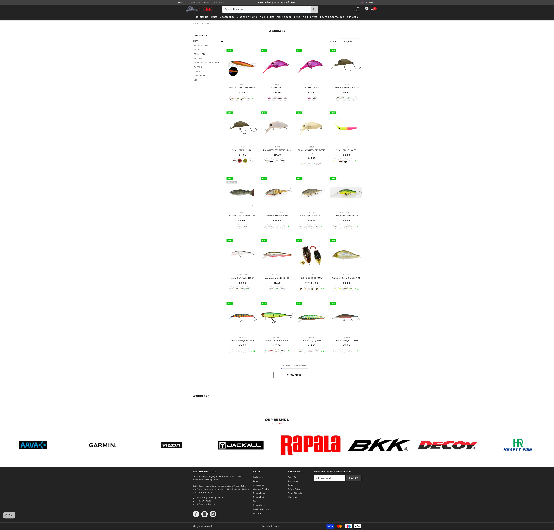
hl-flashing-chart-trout (301, 351)
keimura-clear (271, 160)
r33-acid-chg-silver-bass (335, 288)
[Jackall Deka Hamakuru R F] (277, 318)
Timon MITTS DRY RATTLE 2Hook (277, 150)
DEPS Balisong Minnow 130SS (242, 88)
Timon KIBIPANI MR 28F (242, 150)
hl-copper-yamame (306, 351)
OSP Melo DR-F (277, 88)
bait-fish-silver (311, 226)
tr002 (269, 98)
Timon (346, 84)
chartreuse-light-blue (282, 226)
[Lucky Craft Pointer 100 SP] (242, 255)
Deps (242, 84)
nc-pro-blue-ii (282, 288)
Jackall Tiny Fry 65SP (311, 340)
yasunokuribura (282, 160)
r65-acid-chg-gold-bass (340, 288)
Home (196, 23)
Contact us (195, 2)
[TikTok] (213, 514)
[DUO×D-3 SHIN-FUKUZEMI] (311, 255)
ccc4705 (317, 288)
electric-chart (247, 351)
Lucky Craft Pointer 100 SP (242, 278)
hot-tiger (335, 226)
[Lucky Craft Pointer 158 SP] (277, 193)
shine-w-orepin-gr (345, 160)
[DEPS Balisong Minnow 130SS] (242, 65)
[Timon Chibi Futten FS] (346, 127)
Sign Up (353, 478)
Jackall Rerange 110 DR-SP (346, 340)
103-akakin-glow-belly (242, 98)
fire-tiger (341, 226)
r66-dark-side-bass (345, 288)
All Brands (277, 423)
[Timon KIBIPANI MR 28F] (242, 127)
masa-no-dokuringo (349, 98)
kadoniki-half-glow (340, 160)
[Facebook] (196, 514)
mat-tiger (277, 288)
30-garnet (231, 98)
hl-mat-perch (231, 351)
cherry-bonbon (343, 98)
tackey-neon (314, 164)
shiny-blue (351, 351)
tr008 (279, 98)
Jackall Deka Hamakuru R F (277, 340)
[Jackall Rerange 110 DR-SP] (346, 318)
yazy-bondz (338, 98)
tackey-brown (239, 160)
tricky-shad (236, 351)
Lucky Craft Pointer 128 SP (311, 215)
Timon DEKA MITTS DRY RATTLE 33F (311, 152)
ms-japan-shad (271, 226)
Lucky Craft (277, 212)
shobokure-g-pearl (309, 164)
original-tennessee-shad (231, 288)
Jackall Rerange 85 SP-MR (242, 340)
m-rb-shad (271, 288)
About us (182, 2)
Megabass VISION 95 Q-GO (277, 278)
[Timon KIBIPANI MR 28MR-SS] (346, 65)
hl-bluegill (282, 351)
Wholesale (218, 2)
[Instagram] (204, 514)
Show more (294, 374)
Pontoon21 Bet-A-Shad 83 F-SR (346, 278)
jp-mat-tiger (277, 226)
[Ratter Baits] (87, 445)
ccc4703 (311, 288)
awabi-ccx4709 (301, 288)
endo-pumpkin (234, 160)
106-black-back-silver (247, 98)
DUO (312, 274)
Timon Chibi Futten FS (346, 150)
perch (239, 226)
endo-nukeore (266, 160)
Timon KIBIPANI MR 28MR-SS (346, 88)
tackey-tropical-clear (351, 160)
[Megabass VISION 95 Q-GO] (277, 255)
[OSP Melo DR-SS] (311, 65)
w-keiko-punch (335, 160)
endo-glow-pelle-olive (245, 160)
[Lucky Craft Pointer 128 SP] (311, 193)
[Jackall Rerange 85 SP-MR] (242, 318)
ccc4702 (306, 288)
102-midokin (237, 98)
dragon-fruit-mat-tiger (271, 351)
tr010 (285, 98)
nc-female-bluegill (301, 226)
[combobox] (266, 9)
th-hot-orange (346, 351)
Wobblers (206, 23)
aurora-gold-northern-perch (317, 226)
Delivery (207, 2)
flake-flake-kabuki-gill (266, 226)
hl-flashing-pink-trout (311, 351)
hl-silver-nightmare (317, 351)
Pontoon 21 (346, 274)
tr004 (274, 98)
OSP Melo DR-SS (311, 88)
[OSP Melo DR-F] (277, 65)
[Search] (270, 9)
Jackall (242, 337)
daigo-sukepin (277, 160)
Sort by (334, 41)
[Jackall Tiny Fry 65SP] (311, 318)
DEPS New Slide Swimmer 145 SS (242, 215)
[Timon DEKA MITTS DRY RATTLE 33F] (311, 127)
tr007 (314, 98)
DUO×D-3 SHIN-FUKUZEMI (312, 278)
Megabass (277, 274)
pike (245, 226)
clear (354, 98)
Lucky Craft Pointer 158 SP (277, 215)
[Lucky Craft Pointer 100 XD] (346, 193)
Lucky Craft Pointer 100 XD (346, 215)
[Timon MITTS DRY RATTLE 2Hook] (277, 127)
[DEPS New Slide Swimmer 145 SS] (242, 193)
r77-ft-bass (351, 288)
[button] (208, 41)
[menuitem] (208, 60)
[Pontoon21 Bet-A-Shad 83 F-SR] (346, 255)
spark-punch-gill (341, 351)
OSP (277, 84)
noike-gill (277, 351)
